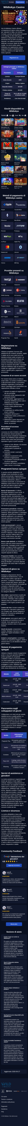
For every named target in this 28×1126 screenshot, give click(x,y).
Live (10, 115)
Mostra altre (14, 924)
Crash (16, 115)
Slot (23, 115)
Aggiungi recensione (14, 865)
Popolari (3, 115)
